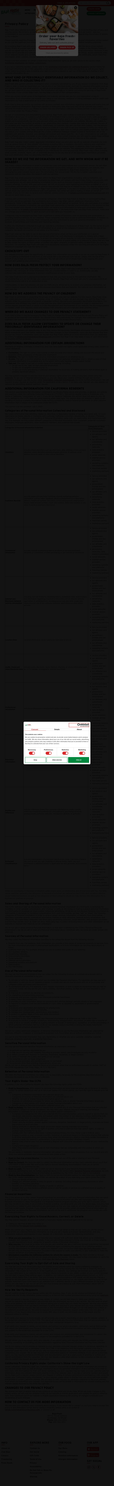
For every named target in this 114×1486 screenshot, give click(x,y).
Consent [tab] (34, 729)
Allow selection (57, 760)
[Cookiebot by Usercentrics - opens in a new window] (79, 725)
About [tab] (79, 729)
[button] (49, 753)
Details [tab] (57, 729)
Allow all (78, 760)
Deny (35, 760)
